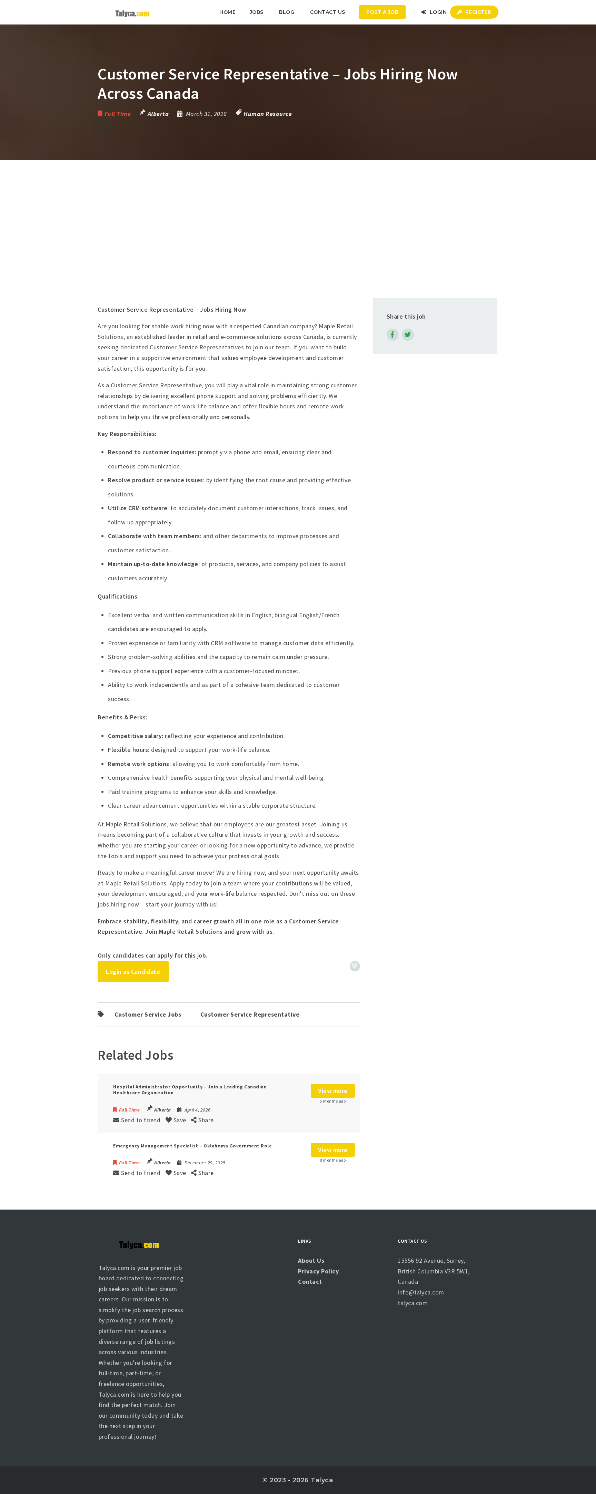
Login (437, 12)
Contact (310, 1282)
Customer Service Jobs (148, 1014)
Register (477, 12)
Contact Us (327, 12)
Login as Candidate (133, 972)
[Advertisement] (298, 212)
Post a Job (382, 12)
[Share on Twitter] (408, 335)
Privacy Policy (318, 1271)
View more (333, 1091)
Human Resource (268, 114)
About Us (311, 1260)
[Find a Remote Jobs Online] (132, 12)
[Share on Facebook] (393, 335)
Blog (286, 12)
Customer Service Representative (250, 1014)
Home (227, 12)
